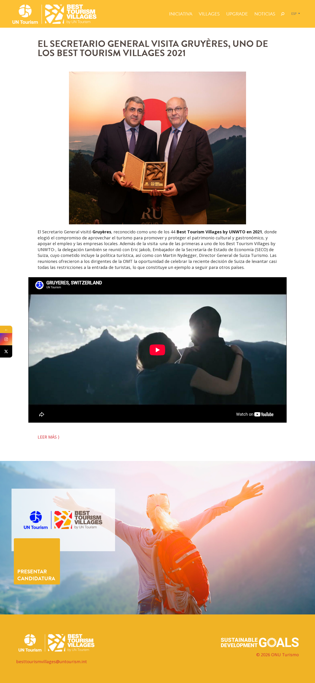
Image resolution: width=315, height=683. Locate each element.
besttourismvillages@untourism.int (51, 661)
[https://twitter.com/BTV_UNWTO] (6, 351)
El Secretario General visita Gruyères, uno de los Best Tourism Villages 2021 (153, 48)
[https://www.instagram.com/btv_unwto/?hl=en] (6, 339)
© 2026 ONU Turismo (277, 654)
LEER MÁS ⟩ (48, 437)
